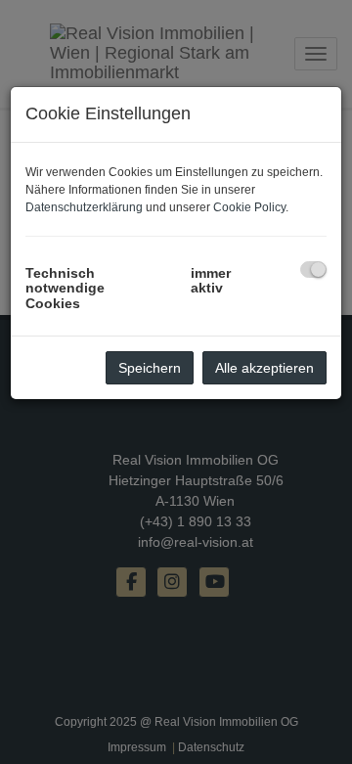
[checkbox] (313, 269)
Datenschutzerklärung (84, 207)
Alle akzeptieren (264, 368)
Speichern (149, 368)
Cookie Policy (249, 207)
